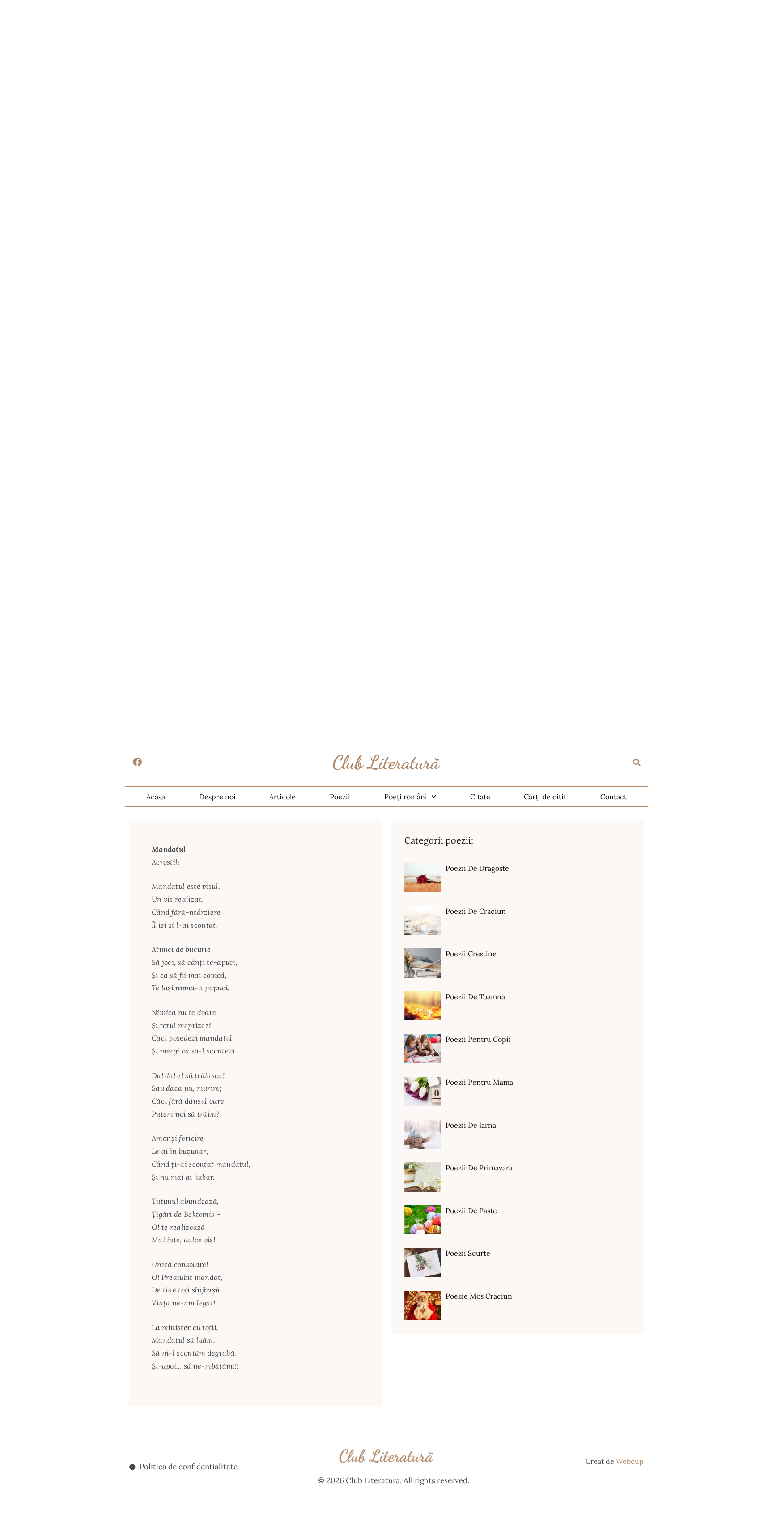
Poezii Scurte (468, 1253)
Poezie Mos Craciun (479, 1296)
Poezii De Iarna (471, 1125)
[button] (637, 762)
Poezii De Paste (471, 1210)
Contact (613, 796)
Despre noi (217, 796)
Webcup (630, 1461)
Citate (480, 796)
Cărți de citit (545, 796)
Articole (282, 796)
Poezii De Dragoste (477, 868)
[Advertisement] (268, 62)
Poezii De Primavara (479, 1167)
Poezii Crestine (471, 953)
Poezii (340, 796)
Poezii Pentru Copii (478, 1039)
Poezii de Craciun (476, 911)
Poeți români (405, 796)
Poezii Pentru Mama (479, 1082)
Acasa (155, 796)
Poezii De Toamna (475, 996)
